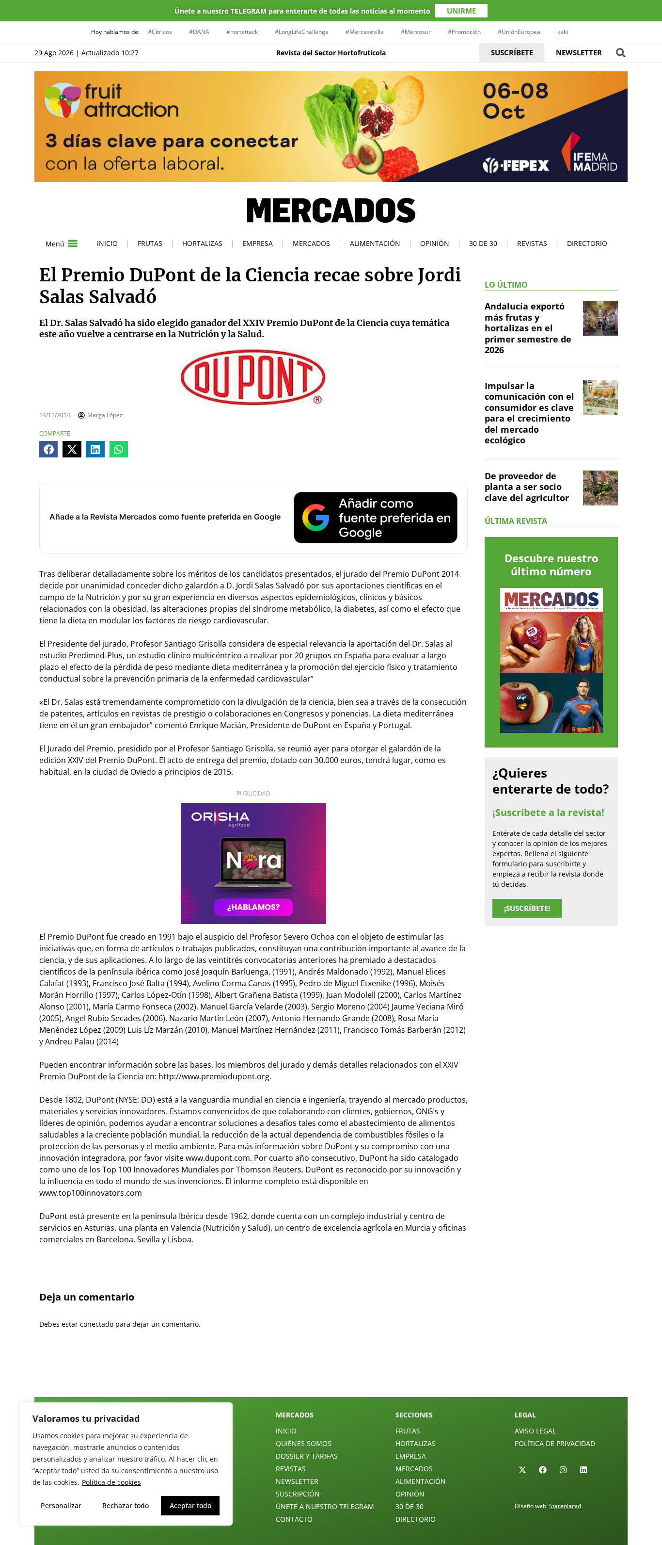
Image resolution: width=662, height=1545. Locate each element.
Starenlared (565, 1506)
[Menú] (73, 243)
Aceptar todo (190, 1505)
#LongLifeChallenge (302, 32)
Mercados (311, 243)
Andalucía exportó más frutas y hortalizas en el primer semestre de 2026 (528, 328)
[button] (621, 53)
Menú (55, 243)
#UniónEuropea (519, 32)
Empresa (257, 243)
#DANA (199, 32)
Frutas (150, 243)
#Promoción (464, 32)
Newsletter (297, 1481)
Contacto (294, 1519)
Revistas (532, 243)
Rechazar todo (125, 1505)
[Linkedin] (583, 1470)
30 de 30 (483, 243)
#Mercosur (416, 32)
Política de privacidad (555, 1443)
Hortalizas (202, 243)
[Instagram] (563, 1470)
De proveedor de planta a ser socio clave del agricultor (527, 487)
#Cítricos (160, 32)
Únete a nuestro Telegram (325, 1506)
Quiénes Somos (303, 1443)
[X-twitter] (522, 1470)
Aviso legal (535, 1430)
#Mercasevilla (365, 32)
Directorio (587, 243)
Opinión (434, 243)
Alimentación (375, 243)
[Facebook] (543, 1470)
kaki (562, 32)
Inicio (107, 243)
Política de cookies (111, 1482)
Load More (331, 1374)
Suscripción (298, 1493)
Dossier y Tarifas (307, 1456)
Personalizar (61, 1505)
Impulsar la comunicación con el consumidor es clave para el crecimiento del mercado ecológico (529, 413)
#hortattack (242, 32)
